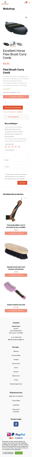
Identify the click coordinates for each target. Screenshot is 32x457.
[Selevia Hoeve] (5, 2)
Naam (7, 160)
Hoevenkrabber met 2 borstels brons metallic (16, 226)
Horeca (16, 367)
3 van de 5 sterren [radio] (12, 147)
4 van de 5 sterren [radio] (16, 147)
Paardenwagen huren (16, 384)
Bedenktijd (16, 405)
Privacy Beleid (16, 400)
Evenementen (16, 363)
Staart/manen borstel (16, 305)
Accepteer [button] (18, 453)
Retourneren (16, 409)
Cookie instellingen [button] (8, 453)
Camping (16, 359)
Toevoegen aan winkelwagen (13, 107)
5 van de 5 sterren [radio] (19, 147)
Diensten (16, 371)
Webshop (16, 351)
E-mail (7, 166)
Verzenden (16, 411)
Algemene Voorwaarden (16, 396)
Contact (16, 380)
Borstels (11, 112)
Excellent (19, 112)
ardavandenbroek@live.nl (17, 339)
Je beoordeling (10, 150)
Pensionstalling (16, 355)
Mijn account (16, 376)
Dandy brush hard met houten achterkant (16, 268)
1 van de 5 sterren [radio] (6, 147)
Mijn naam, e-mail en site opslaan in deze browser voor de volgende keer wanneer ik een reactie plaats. (16, 176)
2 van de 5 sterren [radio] (9, 147)
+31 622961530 (16, 337)
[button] (26, 17)
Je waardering (9, 144)
